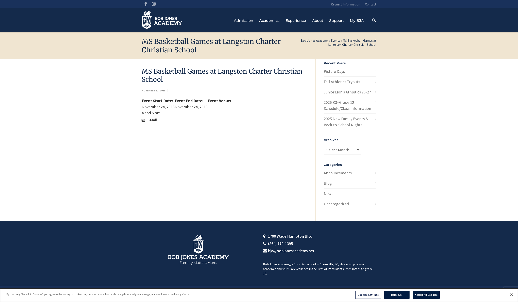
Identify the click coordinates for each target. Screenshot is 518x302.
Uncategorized (336, 203)
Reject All (396, 295)
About (317, 20)
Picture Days (334, 71)
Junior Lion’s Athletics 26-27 (347, 91)
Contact (370, 4)
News (328, 193)
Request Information (345, 4)
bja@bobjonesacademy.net (291, 250)
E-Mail (151, 119)
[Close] (511, 294)
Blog (328, 183)
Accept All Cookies (426, 295)
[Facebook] (146, 4)
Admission (243, 20)
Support (336, 20)
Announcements (338, 172)
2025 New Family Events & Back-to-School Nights (346, 121)
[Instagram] (154, 4)
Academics (269, 20)
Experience (296, 20)
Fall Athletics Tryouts (342, 81)
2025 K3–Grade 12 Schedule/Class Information (347, 105)
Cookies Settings (368, 295)
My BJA (357, 20)
